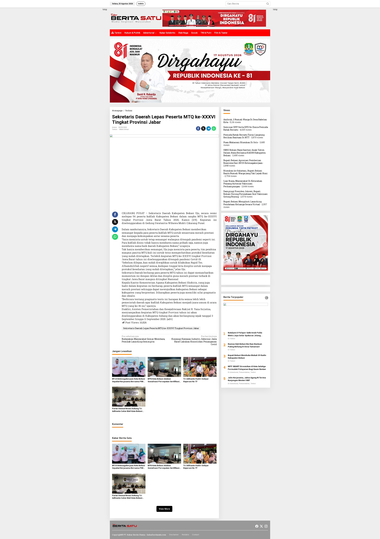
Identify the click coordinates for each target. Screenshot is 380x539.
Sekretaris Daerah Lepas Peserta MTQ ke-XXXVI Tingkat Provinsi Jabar (161, 328)
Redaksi (185, 535)
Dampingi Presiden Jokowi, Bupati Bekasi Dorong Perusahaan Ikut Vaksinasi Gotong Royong (245, 194)
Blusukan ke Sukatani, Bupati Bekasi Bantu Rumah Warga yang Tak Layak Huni (245, 172)
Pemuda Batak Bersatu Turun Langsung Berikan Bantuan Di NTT (244, 136)
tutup (105, 9)
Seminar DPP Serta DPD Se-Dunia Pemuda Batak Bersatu (245, 128)
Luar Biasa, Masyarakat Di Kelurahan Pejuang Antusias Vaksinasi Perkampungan (242, 184)
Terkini (114, 129)
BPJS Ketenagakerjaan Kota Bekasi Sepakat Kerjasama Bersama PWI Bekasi (128, 380)
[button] (267, 3)
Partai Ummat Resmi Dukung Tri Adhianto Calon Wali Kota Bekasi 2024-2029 (127, 410)
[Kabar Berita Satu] (136, 18)
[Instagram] (266, 526)
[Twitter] (261, 526)
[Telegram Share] (208, 128)
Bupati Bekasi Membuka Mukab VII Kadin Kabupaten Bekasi (247, 356)
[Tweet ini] (203, 128)
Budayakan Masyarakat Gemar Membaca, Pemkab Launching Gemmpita (143, 339)
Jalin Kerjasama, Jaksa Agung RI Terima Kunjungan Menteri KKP (247, 379)
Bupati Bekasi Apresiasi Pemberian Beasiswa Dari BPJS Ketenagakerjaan (243, 161)
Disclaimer (174, 535)
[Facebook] (257, 526)
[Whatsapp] (214, 128)
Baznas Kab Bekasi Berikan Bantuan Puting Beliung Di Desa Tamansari (245, 345)
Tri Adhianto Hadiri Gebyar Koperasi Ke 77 (196, 380)
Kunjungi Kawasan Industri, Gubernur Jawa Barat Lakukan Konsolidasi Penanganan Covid (194, 340)
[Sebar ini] (198, 128)
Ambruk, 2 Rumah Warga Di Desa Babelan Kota (245, 121)
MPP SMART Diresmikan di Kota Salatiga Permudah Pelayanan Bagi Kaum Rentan (247, 367)
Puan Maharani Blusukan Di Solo (240, 142)
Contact (195, 535)
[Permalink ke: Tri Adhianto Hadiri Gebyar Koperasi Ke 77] (200, 366)
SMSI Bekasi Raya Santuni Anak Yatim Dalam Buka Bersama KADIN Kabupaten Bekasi (244, 153)
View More (164, 509)
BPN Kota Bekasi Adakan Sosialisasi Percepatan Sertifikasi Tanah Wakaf (163, 380)
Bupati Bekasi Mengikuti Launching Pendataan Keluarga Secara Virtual (242, 203)
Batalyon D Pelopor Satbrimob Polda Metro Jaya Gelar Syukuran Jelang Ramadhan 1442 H (245, 334)
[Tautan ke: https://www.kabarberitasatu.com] (266, 298)
